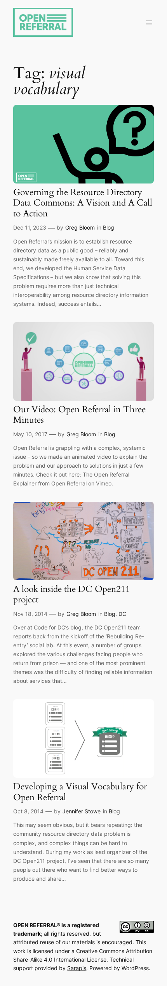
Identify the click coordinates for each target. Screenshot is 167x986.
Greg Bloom (80, 227)
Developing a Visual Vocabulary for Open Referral (80, 792)
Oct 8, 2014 (28, 811)
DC (122, 613)
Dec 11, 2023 (29, 227)
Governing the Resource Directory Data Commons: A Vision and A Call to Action (82, 203)
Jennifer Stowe (82, 811)
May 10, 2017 (30, 434)
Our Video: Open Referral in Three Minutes (79, 414)
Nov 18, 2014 (30, 613)
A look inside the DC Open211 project (71, 594)
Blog (108, 227)
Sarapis (76, 968)
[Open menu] (149, 22)
